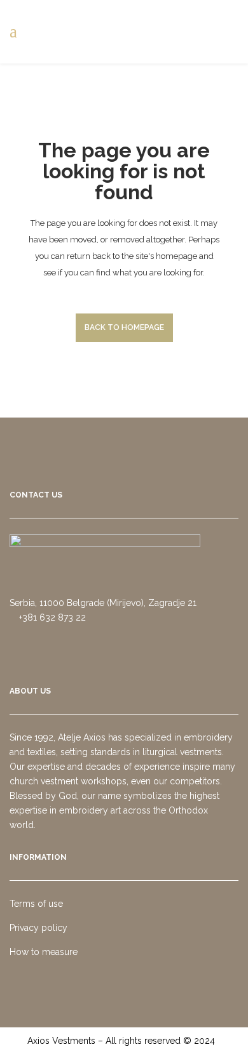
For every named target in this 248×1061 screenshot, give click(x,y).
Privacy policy (38, 928)
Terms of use (36, 904)
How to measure (44, 952)
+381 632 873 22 (51, 617)
